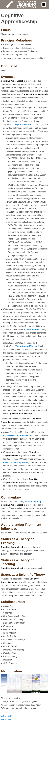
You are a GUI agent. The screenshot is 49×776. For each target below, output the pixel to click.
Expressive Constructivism (16, 435)
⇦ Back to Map (7, 716)
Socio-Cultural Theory (26, 346)
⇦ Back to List (7, 720)
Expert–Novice (22, 124)
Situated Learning (32, 502)
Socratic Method (31, 329)
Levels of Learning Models (15, 462)
